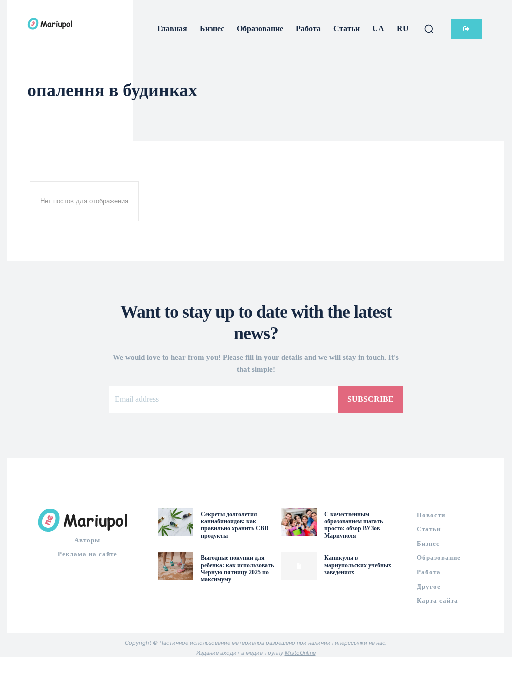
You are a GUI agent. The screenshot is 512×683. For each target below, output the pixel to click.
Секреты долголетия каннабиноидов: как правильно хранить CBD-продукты (236, 525)
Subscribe (371, 399)
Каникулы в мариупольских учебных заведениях (358, 565)
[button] (429, 29)
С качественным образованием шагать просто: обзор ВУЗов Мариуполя (353, 525)
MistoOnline (300, 653)
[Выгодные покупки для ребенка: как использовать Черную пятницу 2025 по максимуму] (176, 566)
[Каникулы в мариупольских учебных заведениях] (299, 566)
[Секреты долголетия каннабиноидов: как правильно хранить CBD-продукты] (176, 522)
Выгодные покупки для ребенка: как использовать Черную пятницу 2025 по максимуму (237, 568)
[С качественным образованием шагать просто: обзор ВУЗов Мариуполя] (299, 522)
